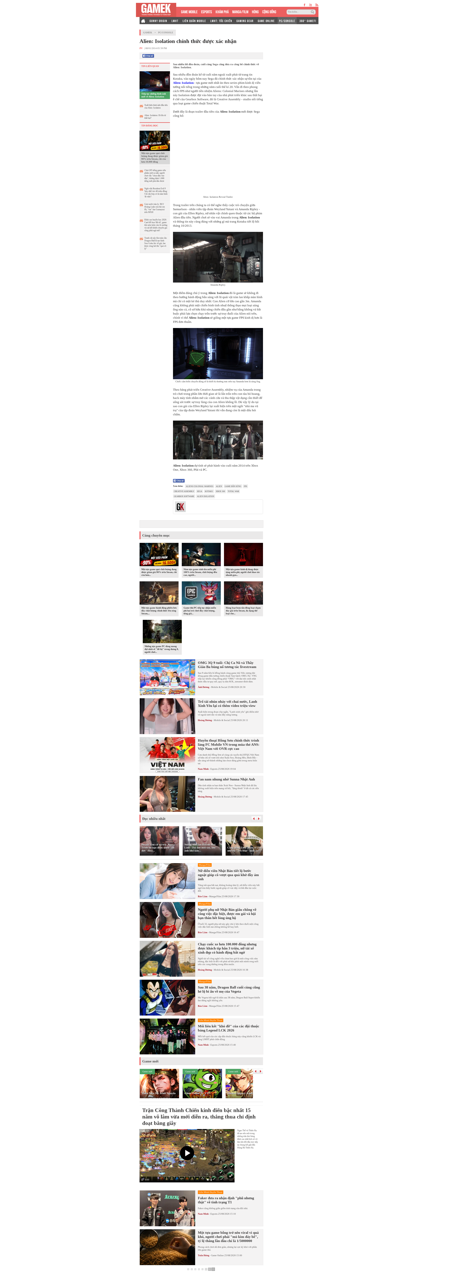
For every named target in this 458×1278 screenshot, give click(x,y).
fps (245, 486)
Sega (199, 491)
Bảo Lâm (202, 896)
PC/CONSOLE (287, 21)
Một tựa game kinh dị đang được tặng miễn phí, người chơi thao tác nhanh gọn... (243, 572)
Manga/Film (215, 896)
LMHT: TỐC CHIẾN (221, 21)
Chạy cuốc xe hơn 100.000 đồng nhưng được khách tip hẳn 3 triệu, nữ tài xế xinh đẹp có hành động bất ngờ (227, 948)
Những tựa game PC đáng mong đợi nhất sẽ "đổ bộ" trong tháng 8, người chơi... (162, 649)
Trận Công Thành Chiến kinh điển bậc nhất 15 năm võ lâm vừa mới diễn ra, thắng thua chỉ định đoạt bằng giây (199, 1116)
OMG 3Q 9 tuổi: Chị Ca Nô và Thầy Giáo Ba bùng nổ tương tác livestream (227, 665)
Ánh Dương (203, 687)
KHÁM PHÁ (222, 11)
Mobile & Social (219, 687)
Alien (219, 486)
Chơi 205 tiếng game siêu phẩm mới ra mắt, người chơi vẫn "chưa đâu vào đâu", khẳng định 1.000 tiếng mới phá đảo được (155, 175)
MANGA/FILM (240, 11)
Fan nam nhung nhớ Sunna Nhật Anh (226, 779)
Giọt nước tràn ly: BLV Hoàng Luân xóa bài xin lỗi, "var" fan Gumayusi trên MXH (154, 208)
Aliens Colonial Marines (199, 486)
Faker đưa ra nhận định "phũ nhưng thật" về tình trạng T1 (226, 1200)
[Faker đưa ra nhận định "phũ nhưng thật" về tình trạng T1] (167, 1208)
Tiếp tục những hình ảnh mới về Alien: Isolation (153, 95)
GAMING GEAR (245, 21)
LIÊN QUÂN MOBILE (194, 21)
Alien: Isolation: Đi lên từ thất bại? (155, 116)
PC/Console (165, 32)
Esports (214, 769)
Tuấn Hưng (203, 1255)
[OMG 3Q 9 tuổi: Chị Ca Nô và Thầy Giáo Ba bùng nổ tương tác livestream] (167, 677)
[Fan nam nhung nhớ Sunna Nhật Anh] (167, 794)
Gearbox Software (184, 496)
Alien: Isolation (183, 83)
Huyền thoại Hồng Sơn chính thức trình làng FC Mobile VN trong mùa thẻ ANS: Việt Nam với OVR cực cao (228, 744)
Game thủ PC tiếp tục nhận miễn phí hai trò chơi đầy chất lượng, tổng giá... (200, 610)
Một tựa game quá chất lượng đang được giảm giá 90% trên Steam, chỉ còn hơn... (159, 572)
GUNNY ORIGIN (158, 21)
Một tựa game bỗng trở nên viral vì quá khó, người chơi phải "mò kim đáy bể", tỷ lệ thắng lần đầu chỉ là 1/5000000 (228, 1237)
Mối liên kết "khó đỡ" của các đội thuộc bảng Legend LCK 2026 (228, 1028)
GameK (147, 32)
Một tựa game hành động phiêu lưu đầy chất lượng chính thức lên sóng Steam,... (159, 610)
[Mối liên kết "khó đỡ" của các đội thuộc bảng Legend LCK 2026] (167, 1036)
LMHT (175, 21)
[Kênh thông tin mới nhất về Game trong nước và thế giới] (156, 10)
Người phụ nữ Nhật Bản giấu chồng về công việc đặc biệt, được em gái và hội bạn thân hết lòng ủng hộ (227, 914)
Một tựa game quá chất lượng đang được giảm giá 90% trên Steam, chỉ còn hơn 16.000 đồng (154, 157)
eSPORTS (206, 11)
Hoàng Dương (205, 720)
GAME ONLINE (266, 21)
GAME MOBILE (189, 11)
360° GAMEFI (307, 21)
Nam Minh (203, 769)
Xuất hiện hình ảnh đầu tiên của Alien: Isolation (156, 106)
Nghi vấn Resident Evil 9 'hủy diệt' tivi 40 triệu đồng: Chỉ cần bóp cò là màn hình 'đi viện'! (155, 192)
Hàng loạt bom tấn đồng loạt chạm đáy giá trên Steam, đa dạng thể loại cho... (243, 610)
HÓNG (255, 11)
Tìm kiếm (313, 12)
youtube (310, 5)
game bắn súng (233, 486)
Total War (233, 491)
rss (316, 5)
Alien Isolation (205, 496)
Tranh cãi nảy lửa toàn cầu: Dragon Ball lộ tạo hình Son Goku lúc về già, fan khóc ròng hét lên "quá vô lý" (155, 243)
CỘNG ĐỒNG (269, 11)
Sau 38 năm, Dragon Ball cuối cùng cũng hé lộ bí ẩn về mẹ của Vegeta (229, 989)
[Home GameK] (143, 20)
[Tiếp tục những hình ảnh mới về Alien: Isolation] (155, 81)
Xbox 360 (220, 491)
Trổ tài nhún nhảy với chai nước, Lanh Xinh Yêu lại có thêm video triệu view (227, 704)
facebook (305, 5)
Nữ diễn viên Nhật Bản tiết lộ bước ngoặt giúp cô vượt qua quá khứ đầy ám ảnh (228, 875)
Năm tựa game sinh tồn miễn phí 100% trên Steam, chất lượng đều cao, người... (200, 572)
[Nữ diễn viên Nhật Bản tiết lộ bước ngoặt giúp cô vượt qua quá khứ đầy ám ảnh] (167, 881)
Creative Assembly (184, 491)
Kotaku (209, 491)
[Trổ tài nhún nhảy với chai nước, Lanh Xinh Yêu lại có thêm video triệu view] (167, 716)
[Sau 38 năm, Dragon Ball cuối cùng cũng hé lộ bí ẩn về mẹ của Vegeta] (167, 998)
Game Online (217, 1255)
